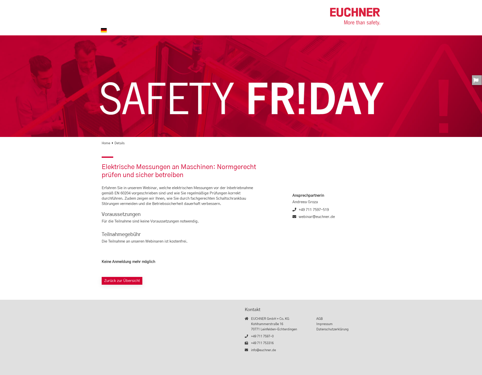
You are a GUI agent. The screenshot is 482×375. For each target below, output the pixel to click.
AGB (319, 319)
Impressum (324, 324)
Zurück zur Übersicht (122, 281)
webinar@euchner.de (317, 217)
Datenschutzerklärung (332, 329)
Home (106, 143)
